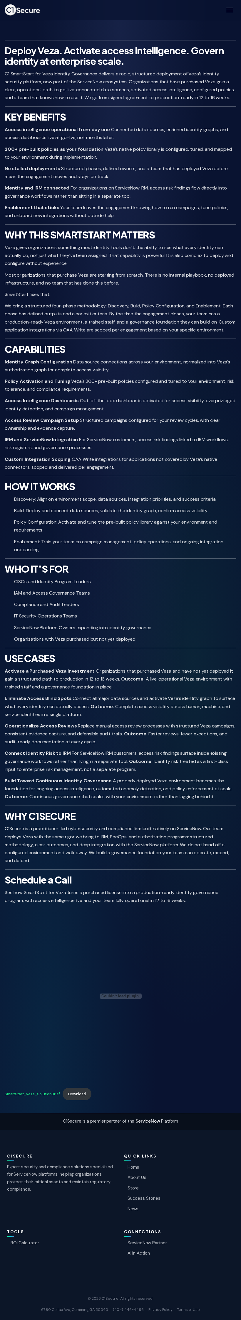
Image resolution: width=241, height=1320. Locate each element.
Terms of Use (188, 1309)
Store (133, 1188)
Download (77, 1093)
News (133, 1209)
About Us (137, 1177)
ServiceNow (147, 1121)
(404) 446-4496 (128, 1309)
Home (133, 1167)
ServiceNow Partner (147, 1243)
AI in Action (139, 1253)
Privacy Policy (160, 1309)
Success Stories (144, 1198)
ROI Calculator (25, 1243)
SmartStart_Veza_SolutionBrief (32, 1093)
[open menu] (229, 10)
